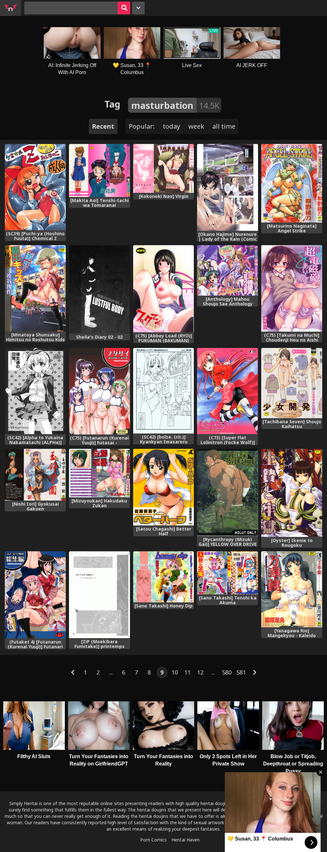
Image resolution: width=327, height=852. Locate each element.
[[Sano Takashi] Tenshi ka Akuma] (227, 572)
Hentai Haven (185, 840)
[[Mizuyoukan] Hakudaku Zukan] (99, 473)
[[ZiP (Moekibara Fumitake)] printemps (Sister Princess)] (99, 594)
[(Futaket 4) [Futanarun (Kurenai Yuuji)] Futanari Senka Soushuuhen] (35, 594)
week (196, 126)
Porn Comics (153, 840)
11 (187, 672)
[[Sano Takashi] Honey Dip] (163, 576)
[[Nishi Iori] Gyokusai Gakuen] (35, 475)
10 (174, 672)
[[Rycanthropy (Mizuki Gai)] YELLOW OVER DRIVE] (227, 492)
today (171, 126)
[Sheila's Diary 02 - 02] (99, 289)
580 (227, 672)
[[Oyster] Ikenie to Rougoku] (291, 493)
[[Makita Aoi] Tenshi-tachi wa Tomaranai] (99, 170)
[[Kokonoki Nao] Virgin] (163, 168)
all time (223, 126)
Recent (103, 126)
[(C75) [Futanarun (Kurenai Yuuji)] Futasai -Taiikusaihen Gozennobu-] (99, 391)
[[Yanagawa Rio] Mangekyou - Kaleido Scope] (291, 589)
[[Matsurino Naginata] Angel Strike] (291, 183)
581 (241, 672)
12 (200, 672)
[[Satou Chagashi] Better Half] (163, 487)
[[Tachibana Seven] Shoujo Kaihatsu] (291, 383)
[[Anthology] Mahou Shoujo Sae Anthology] (227, 270)
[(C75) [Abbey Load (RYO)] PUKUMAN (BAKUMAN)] (163, 288)
